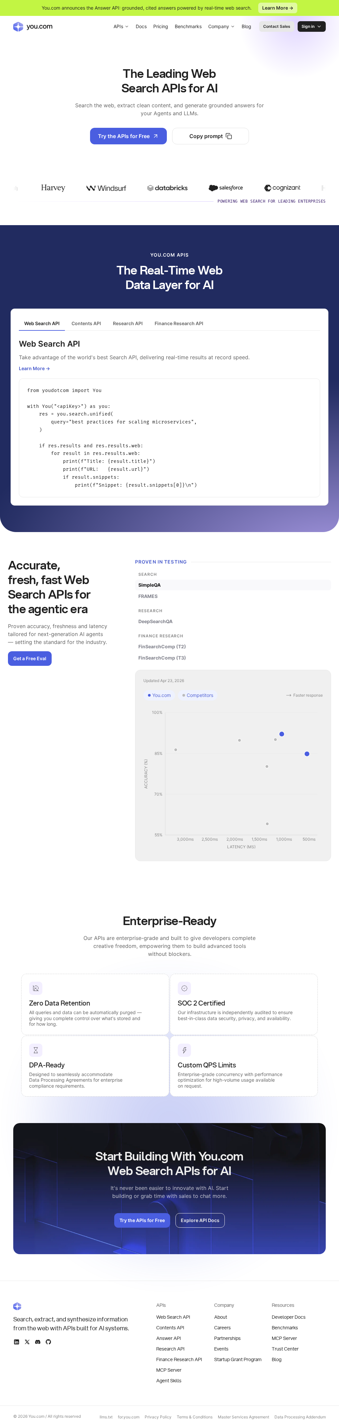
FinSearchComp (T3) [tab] (162, 658)
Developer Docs (289, 1317)
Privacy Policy (158, 1416)
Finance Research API (179, 1359)
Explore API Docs (200, 1220)
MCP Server (168, 1370)
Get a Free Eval (29, 658)
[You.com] (71, 1306)
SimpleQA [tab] (149, 585)
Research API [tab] (128, 323)
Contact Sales (276, 26)
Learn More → (277, 8)
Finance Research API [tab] (179, 323)
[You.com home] (32, 26)
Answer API (168, 1338)
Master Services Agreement (243, 1416)
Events (221, 1349)
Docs (141, 26)
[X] (27, 1342)
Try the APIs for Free (124, 136)
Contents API (170, 1328)
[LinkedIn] (16, 1342)
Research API (170, 1349)
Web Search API (173, 1317)
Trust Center (285, 1349)
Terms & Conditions (195, 1416)
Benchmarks (188, 26)
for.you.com (128, 1416)
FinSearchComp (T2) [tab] (162, 646)
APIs (118, 26)
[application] (233, 780)
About (220, 1317)
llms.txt (106, 1416)
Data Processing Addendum (300, 1416)
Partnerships (227, 1338)
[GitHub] (48, 1342)
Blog (246, 26)
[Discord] (37, 1342)
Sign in (308, 26)
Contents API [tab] (86, 323)
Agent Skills (168, 1381)
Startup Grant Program (238, 1359)
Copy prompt (206, 136)
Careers (222, 1328)
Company (218, 26)
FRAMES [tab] (148, 596)
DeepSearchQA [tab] (155, 621)
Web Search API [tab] (42, 323)
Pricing (160, 26)
